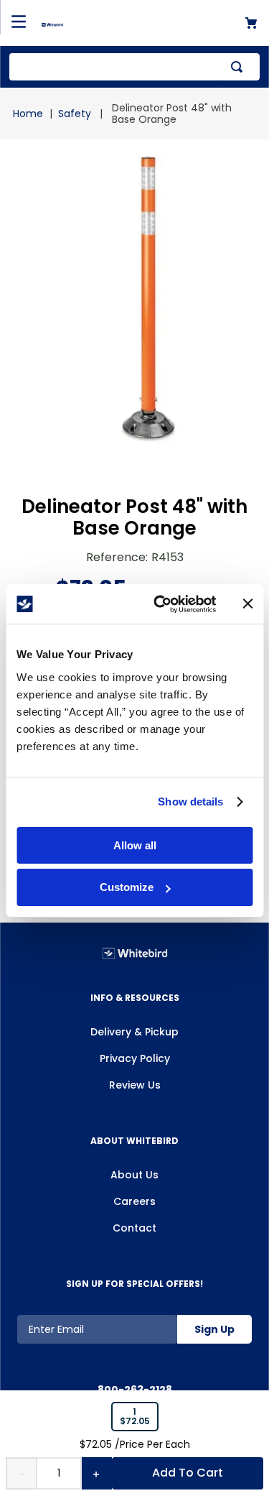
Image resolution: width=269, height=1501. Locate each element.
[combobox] (134, 66)
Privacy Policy (135, 1058)
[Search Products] (239, 66)
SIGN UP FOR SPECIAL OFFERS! (134, 1284)
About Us (134, 1175)
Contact (134, 1228)
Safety (74, 113)
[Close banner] (247, 604)
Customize (127, 887)
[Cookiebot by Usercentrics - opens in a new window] (160, 604)
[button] (135, 1417)
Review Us (135, 1085)
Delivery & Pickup (134, 1032)
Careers (134, 1201)
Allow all (134, 845)
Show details (190, 801)
